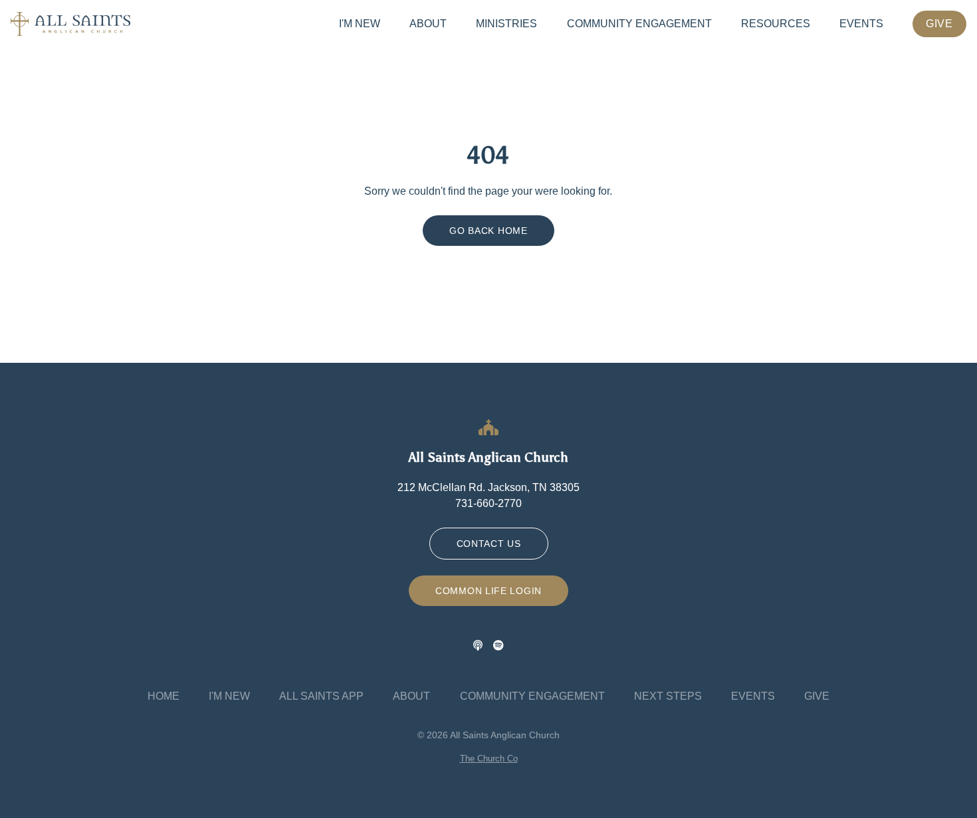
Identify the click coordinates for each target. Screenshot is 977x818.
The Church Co (489, 759)
